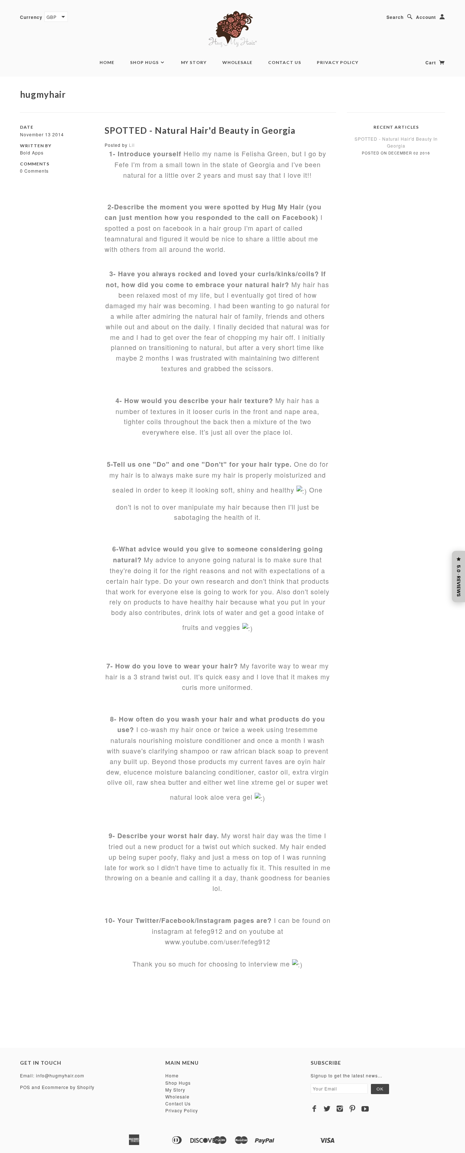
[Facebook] (314, 1108)
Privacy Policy (338, 62)
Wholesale (237, 62)
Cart (431, 62)
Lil (132, 145)
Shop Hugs (145, 62)
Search (395, 17)
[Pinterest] (352, 1108)
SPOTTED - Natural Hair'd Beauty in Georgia (200, 130)
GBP (51, 17)
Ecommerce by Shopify (68, 1087)
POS (25, 1087)
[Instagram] (340, 1108)
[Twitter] (327, 1108)
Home (107, 62)
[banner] (233, 29)
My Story (194, 62)
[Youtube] (365, 1108)
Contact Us (284, 62)
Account (426, 17)
